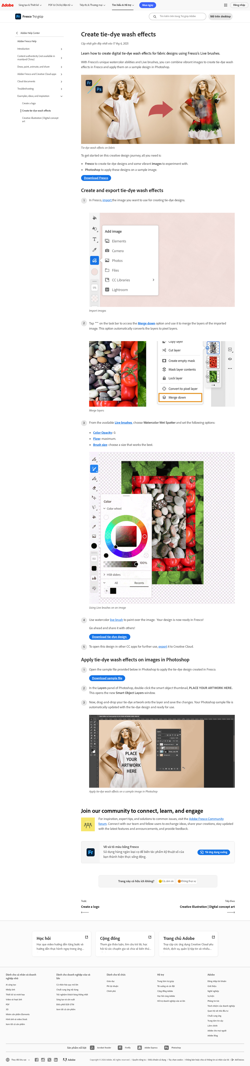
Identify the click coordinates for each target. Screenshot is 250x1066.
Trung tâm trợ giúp (165, 981)
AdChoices (239, 1059)
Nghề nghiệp (213, 991)
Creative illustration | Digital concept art (40, 119)
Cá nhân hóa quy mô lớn (67, 984)
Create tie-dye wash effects (36, 110)
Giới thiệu (212, 986)
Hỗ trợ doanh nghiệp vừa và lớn (171, 1001)
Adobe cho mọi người (217, 1030)
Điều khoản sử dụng (157, 1059)
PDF (8, 1004)
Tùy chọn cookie (176, 1059)
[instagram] (43, 1060)
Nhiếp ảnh (10, 989)
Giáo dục (111, 981)
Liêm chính (212, 1025)
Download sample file (107, 678)
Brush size (100, 445)
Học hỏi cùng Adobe (166, 996)
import (107, 200)
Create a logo (29, 103)
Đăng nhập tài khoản (217, 981)
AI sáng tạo (11, 984)
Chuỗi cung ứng (214, 1016)
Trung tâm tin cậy (215, 1020)
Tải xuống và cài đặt (166, 986)
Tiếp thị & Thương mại (91, 5)
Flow (96, 439)
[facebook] (36, 1060)
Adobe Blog (213, 1035)
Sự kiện (211, 996)
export (162, 647)
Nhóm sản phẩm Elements (18, 1014)
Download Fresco (96, 178)
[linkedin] (56, 1060)
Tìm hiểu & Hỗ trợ (121, 5)
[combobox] (177, 16)
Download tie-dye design (109, 637)
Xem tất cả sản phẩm (15, 1024)
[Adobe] (7, 5)
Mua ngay (147, 5)
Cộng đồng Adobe (165, 991)
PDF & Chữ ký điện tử (59, 5)
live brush (116, 620)
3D (7, 1009)
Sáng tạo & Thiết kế (29, 5)
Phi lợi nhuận (112, 986)
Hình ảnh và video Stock (16, 1019)
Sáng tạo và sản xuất (65, 999)
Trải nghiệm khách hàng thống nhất (72, 994)
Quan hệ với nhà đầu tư (218, 1011)
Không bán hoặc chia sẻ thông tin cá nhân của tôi (207, 1059)
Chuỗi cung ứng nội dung (67, 989)
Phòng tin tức (213, 1001)
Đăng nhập (239, 5)
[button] (226, 5)
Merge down (146, 323)
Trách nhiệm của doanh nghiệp (221, 1006)
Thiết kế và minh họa (15, 994)
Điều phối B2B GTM (65, 1004)
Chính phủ (111, 991)
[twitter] (49, 1060)
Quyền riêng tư (139, 1059)
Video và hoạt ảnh (14, 999)
